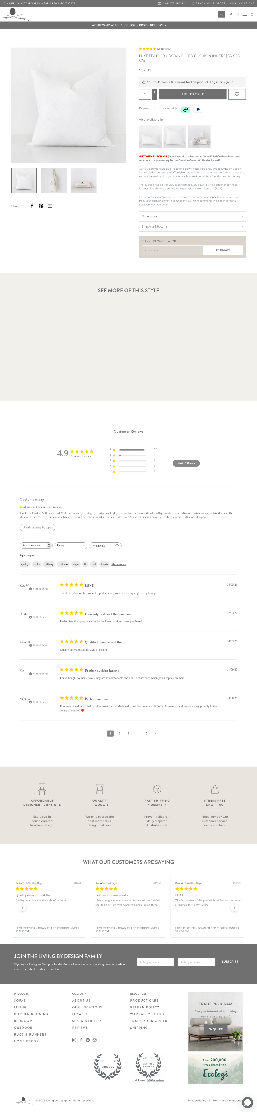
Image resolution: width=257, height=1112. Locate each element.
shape (76, 564)
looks (37, 564)
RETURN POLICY (144, 1007)
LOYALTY (80, 1014)
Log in (214, 82)
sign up (228, 82)
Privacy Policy (197, 1100)
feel (94, 564)
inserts (104, 564)
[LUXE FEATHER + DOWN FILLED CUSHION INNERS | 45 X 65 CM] (150, 136)
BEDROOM (23, 1021)
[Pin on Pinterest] (41, 206)
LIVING (20, 1007)
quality (25, 564)
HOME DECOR (26, 1041)
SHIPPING (139, 1028)
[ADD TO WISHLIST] (237, 94)
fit (85, 564)
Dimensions (149, 216)
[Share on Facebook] (32, 206)
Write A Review (186, 463)
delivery (49, 564)
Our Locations (242, 3)
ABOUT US (81, 1000)
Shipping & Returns (154, 226)
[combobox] (71, 545)
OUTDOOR (23, 1028)
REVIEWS (80, 1028)
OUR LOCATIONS (87, 1007)
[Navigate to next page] (155, 734)
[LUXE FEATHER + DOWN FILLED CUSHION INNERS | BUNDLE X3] (199, 136)
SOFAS (20, 1000)
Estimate (223, 250)
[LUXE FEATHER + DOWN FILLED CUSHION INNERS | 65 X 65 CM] (174, 136)
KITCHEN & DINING (31, 1014)
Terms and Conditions (227, 1100)
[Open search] (221, 14)
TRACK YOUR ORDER (148, 1021)
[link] (48, 930)
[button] (128, 25)
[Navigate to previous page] (101, 734)
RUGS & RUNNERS (30, 1034)
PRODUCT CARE (144, 1000)
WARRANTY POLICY (147, 1014)
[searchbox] (33, 545)
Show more (118, 564)
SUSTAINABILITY (87, 1021)
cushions (63, 564)
